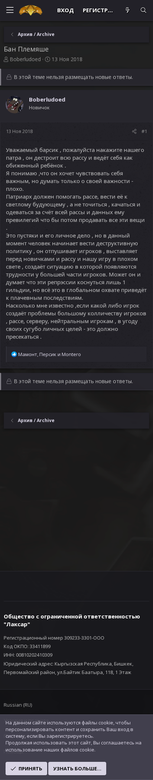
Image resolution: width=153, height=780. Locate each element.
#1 (144, 131)
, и (49, 354)
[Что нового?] (127, 10)
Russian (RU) (18, 704)
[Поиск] (144, 10)
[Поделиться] (134, 131)
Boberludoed (25, 59)
